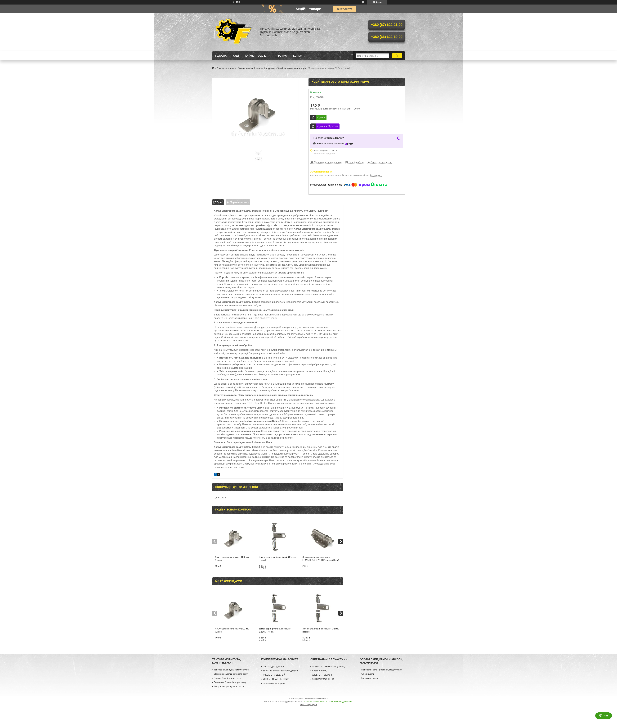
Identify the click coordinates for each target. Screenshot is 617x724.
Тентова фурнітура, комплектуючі (231, 669)
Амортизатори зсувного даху (229, 686)
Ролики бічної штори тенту (227, 678)
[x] (218, 474)
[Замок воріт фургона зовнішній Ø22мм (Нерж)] (277, 608)
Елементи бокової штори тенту (230, 682)
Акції (236, 56)
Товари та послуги (226, 68)
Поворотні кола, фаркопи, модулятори (381, 669)
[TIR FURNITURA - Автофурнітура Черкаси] (233, 32)
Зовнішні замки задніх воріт (291, 68)
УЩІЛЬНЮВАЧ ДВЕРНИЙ (276, 679)
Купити (321, 117)
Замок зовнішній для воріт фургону (256, 68)
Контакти (299, 56)
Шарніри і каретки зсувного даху (231, 674)
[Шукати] (397, 55)
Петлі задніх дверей (273, 666)
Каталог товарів (255, 56)
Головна (221, 56)
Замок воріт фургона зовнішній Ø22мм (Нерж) (275, 630)
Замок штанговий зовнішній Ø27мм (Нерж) (277, 558)
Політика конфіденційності (341, 702)
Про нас (282, 56)
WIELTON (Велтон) (322, 675)
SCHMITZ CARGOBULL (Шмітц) (328, 666)
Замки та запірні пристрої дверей (280, 670)
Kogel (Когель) (319, 670)
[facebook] (215, 474)
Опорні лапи (368, 674)
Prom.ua (324, 699)
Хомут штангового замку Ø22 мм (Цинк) (232, 558)
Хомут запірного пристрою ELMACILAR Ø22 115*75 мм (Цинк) (320, 558)
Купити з (322, 126)
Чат (606, 715)
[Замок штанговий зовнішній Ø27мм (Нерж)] (277, 536)
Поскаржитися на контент (315, 702)
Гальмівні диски (369, 678)
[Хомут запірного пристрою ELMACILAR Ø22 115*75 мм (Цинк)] (321, 536)
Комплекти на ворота (274, 683)
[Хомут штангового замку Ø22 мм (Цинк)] (233, 536)
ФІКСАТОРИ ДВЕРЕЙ (274, 675)
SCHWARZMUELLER (323, 679)
